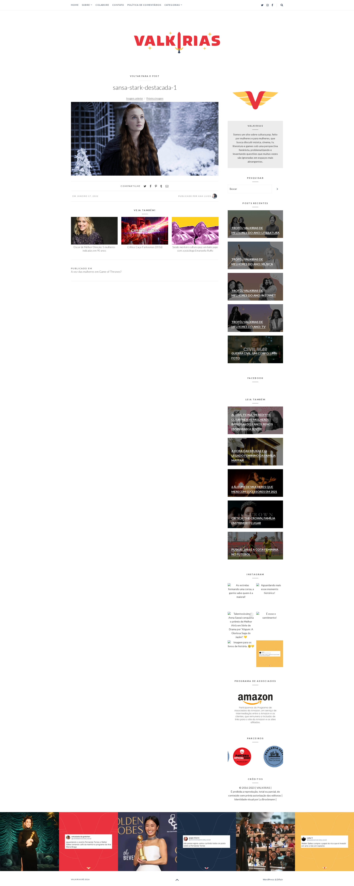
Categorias (172, 5)
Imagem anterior (134, 98)
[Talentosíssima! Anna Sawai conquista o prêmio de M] (241, 625)
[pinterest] (155, 186)
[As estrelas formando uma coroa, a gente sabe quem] (241, 596)
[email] (167, 186)
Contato (118, 5)
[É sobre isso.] (269, 653)
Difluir (280, 879)
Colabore (102, 5)
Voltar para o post (145, 76)
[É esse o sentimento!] (269, 625)
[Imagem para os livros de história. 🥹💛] (241, 653)
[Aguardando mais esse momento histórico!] (269, 596)
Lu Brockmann (267, 799)
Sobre (86, 5)
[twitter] (145, 186)
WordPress (268, 879)
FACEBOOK (255, 378)
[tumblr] (161, 186)
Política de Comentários (144, 5)
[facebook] (150, 186)
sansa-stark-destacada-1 (145, 87)
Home (75, 5)
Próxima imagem (154, 98)
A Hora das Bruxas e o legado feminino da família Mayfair (253, 455)
